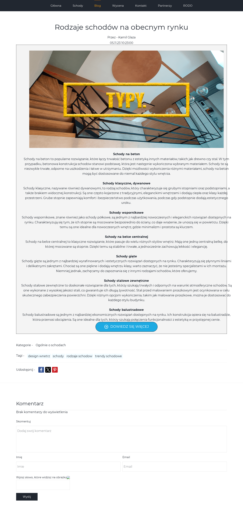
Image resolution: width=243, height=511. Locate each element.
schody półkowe (98, 217)
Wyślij (27, 496)
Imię (19, 457)
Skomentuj (23, 421)
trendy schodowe (108, 356)
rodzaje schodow (79, 356)
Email (126, 457)
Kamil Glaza (127, 37)
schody (58, 356)
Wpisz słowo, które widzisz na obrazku (41, 477)
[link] (126, 53)
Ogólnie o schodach (51, 345)
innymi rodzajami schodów (150, 271)
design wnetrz (39, 356)
